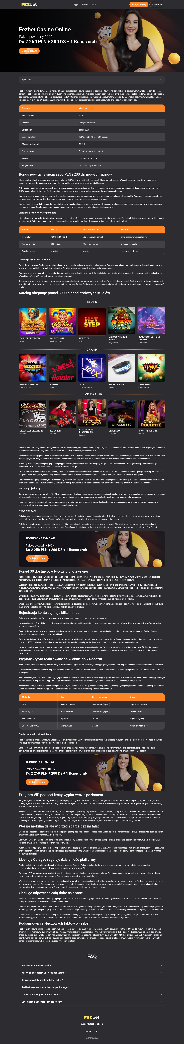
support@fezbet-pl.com (92, 1024)
